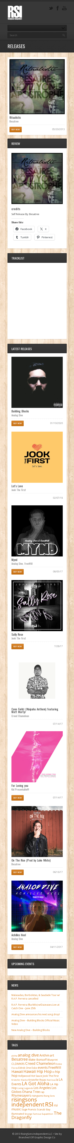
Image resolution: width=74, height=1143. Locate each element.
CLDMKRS (18, 1064)
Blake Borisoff (37, 1059)
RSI (49, 1104)
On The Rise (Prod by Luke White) (31, 860)
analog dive (28, 1055)
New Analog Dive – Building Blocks (30, 1030)
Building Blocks (20, 411)
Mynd (14, 560)
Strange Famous (32, 1114)
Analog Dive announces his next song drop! (35, 1014)
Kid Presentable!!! (20, 789)
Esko (34, 1067)
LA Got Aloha (35, 1083)
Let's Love (17, 486)
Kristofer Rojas (37, 1079)
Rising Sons (49, 1095)
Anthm (44, 1055)
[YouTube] (64, 8)
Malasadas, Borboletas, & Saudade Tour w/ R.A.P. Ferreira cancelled (35, 996)
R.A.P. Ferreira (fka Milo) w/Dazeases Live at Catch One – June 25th (35, 1006)
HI (53, 1071)
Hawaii (17, 1071)
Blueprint (52, 1059)
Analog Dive (17, 415)
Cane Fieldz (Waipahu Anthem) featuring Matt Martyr (34, 710)
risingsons (37, 1095)
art (52, 1055)
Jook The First (18, 490)
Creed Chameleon (20, 716)
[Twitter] (51, 8)
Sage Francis (29, 1109)
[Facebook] (57, 8)
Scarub (41, 1109)
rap (42, 1092)
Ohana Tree (31, 1092)
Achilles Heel (18, 935)
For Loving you (19, 785)
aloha (14, 1055)
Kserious (51, 1080)
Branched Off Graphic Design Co (37, 1137)
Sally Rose (17, 634)
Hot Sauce (36, 1076)
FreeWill (28, 564)
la (57, 1079)
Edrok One (24, 1067)
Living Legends (25, 1088)
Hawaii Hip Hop (37, 1071)
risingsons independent (27, 1102)
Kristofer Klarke (19, 1080)
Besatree (14, 121)
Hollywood (24, 1076)
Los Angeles (42, 1088)
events (43, 1067)
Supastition (47, 1114)
